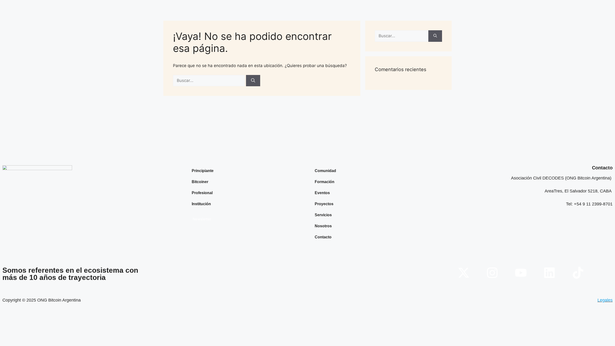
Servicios (323, 215)
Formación (324, 182)
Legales (605, 300)
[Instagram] (492, 273)
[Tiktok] (578, 273)
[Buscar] (253, 80)
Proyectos (324, 204)
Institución (201, 204)
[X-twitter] (464, 273)
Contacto (323, 237)
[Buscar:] (209, 80)
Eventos (322, 193)
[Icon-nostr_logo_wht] (607, 273)
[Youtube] (521, 273)
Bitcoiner (200, 182)
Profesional (202, 193)
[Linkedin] (549, 273)
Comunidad (325, 171)
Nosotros (323, 226)
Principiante (203, 171)
